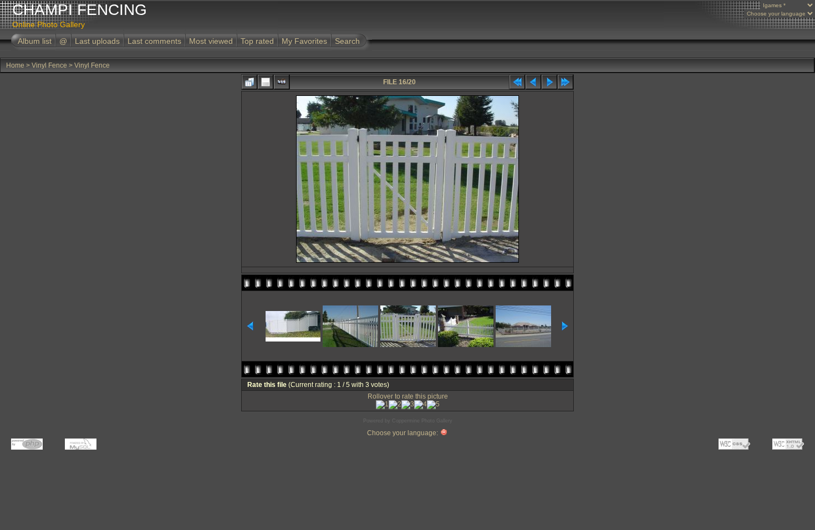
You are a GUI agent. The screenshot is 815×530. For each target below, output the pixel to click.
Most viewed (211, 41)
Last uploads (97, 41)
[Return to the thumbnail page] (249, 82)
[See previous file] (533, 82)
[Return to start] (517, 82)
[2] (395, 404)
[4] (420, 404)
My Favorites (304, 41)
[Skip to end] (565, 82)
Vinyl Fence (49, 65)
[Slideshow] (281, 82)
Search (347, 41)
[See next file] (549, 82)
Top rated (257, 41)
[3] (407, 404)
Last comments (154, 41)
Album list (35, 41)
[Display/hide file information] (265, 82)
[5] (433, 404)
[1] (382, 404)
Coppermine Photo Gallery (422, 421)
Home (15, 65)
